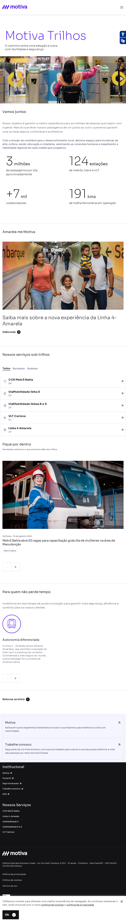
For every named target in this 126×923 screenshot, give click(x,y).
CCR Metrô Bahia (11, 811)
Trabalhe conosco (11, 788)
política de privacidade (80, 904)
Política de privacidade (14, 874)
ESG (4, 794)
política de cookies (52, 904)
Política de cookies (12, 880)
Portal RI (6, 778)
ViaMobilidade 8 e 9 (12, 826)
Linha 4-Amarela (10, 816)
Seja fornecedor (10, 783)
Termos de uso (9, 886)
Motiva (5, 773)
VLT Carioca (8, 832)
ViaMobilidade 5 (10, 821)
